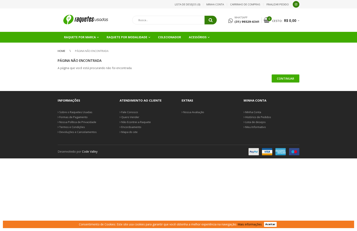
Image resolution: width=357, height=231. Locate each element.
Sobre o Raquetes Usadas (75, 112)
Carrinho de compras (245, 4)
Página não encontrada (91, 51)
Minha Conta (253, 112)
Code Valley (90, 151)
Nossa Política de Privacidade (77, 122)
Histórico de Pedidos (258, 117)
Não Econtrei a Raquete (136, 122)
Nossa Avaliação (193, 112)
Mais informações (250, 224)
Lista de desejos (255, 122)
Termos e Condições (72, 127)
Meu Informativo (255, 127)
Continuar (285, 78)
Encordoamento (131, 127)
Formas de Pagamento (73, 117)
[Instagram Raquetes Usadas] (296, 4)
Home (61, 51)
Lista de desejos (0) (187, 4)
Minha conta (215, 4)
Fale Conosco (129, 112)
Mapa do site (129, 132)
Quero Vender (130, 117)
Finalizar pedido (278, 4)
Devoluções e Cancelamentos (78, 132)
